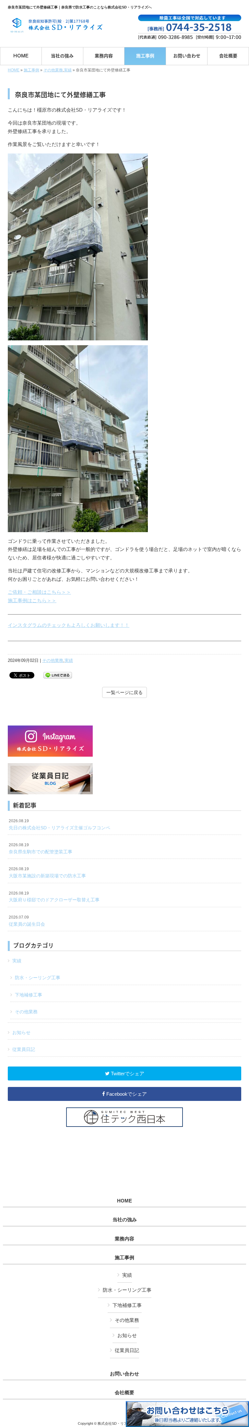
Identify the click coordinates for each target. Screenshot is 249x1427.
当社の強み (125, 1219)
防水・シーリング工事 (37, 977)
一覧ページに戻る (124, 692)
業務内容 (124, 1238)
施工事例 (31, 70)
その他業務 (53, 70)
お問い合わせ (124, 1373)
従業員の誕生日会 (27, 921)
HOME (13, 70)
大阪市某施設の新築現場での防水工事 (47, 872)
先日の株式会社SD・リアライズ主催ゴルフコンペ (59, 824)
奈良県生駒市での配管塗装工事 (40, 848)
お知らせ (21, 1032)
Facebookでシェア (126, 1094)
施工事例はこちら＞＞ (32, 600)
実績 (68, 70)
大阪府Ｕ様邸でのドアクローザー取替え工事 (54, 897)
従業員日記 (23, 1049)
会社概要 (124, 1392)
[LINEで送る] (57, 674)
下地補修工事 (28, 994)
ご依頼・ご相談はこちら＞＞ (39, 592)
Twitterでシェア (127, 1073)
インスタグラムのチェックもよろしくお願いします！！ (68, 625)
